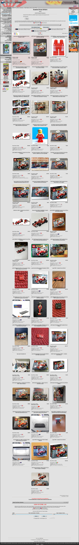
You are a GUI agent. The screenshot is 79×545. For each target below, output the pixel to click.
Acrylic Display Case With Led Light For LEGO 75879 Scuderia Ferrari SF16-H (21, 440)
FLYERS (10, 38)
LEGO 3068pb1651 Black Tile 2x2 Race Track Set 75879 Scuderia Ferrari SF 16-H (59, 297)
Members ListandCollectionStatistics (73, 11)
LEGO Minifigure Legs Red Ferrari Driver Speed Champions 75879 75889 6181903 (59, 37)
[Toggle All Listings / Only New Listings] (16, 29)
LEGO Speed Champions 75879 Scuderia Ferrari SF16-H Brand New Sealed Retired (58, 240)
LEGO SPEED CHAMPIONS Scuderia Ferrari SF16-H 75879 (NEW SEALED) (59, 211)
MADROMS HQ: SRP (8, 40)
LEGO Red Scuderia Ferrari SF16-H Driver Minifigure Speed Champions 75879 (40, 125)
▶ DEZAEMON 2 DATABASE (6, 16)
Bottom (66, 502)
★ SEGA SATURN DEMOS (7, 10)
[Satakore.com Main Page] (14, 3)
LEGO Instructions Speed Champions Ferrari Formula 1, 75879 (21, 37)
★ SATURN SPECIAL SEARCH (6, 12)
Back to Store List (65, 33)
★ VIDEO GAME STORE (7, 22)
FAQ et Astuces (44, 22)
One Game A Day (73, 14)
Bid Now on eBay (15, 57)
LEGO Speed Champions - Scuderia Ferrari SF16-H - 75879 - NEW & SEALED (21, 383)
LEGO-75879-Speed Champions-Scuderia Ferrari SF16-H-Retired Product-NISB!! (21, 67)
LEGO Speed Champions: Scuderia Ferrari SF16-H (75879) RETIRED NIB (40, 37)
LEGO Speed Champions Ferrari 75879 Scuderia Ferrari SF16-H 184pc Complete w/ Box (58, 67)
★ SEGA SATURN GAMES (7, 9)
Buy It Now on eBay (53, 57)
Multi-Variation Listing (16, 375)
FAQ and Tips (37, 22)
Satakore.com (44, 518)
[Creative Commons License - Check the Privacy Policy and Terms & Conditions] (6, 86)
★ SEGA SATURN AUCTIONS (6, 27)
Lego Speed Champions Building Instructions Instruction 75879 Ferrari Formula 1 (40, 182)
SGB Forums (6, 75)
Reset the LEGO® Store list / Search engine (40, 511)
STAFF (10, 58)
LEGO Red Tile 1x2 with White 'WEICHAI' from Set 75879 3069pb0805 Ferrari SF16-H (40, 325)
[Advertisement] (74, 71)
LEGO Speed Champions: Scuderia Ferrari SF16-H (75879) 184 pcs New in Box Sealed (59, 96)
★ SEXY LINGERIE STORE (7, 33)
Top (64, 502)
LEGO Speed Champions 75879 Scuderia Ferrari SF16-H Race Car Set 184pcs (58, 182)
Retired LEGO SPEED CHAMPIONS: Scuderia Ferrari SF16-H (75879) (40, 67)
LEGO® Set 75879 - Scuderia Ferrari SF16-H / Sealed (21, 211)
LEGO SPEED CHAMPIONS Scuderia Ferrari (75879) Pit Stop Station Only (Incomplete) (59, 412)
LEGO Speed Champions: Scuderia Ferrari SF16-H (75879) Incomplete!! (40, 297)
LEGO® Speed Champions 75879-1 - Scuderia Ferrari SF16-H (59, 354)
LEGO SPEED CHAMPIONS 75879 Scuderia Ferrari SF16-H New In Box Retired (21, 325)
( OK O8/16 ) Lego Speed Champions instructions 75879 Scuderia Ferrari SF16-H (59, 153)
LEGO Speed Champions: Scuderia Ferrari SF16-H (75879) (59, 383)
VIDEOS (10, 37)
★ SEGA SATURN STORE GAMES (5, 20)
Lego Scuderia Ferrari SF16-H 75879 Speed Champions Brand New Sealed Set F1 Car (21, 182)
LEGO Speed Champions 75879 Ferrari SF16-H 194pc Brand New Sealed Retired (21, 125)
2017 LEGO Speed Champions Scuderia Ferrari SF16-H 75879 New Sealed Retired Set (40, 240)
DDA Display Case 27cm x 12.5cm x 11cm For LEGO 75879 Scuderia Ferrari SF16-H (21, 297)
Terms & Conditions (42, 541)
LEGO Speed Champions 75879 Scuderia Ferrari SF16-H (58, 325)
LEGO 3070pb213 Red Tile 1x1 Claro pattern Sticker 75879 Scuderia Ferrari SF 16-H (21, 268)
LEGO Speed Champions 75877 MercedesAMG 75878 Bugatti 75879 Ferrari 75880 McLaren (21, 96)
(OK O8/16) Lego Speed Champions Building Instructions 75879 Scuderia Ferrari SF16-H (59, 125)
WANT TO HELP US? (8, 59)
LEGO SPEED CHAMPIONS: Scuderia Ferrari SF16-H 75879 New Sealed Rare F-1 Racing (40, 96)
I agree (41, 544)
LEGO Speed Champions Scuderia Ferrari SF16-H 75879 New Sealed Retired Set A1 (21, 412)
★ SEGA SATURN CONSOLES (6, 11)
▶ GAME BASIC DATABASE (7, 15)
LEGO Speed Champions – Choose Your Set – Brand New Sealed (40, 383)
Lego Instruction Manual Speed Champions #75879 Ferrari (40, 268)
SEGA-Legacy (5, 78)
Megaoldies (6, 77)
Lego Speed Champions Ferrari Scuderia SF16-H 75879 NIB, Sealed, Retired (40, 354)
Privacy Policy (36, 541)
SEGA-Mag (6, 76)
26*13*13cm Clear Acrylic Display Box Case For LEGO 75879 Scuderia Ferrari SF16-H (40, 412)
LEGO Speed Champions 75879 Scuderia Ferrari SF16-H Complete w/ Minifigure (40, 468)
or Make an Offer (15, 58)
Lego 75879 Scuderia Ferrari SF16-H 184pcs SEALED (40, 440)
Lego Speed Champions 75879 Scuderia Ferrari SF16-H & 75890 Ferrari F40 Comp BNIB (40, 153)
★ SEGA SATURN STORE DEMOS (5, 21)
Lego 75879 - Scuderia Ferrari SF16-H (59, 268)
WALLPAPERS (9, 39)
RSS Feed (72, 13)
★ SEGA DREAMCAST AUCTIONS (7, 29)
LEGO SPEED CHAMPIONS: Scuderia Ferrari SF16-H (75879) (21, 153)
